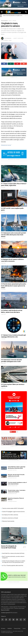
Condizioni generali (5, 612)
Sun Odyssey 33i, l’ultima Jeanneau (10, 514)
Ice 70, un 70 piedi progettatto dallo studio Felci (12, 565)
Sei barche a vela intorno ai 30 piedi (10, 518)
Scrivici (24, 628)
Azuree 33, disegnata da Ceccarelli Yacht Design (8, 547)
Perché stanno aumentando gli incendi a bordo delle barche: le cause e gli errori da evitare (13, 285)
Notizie (10, 20)
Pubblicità (10, 628)
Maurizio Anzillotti (5, 610)
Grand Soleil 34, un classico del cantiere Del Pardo (13, 553)
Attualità (14, 20)
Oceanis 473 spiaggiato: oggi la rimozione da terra (13, 511)
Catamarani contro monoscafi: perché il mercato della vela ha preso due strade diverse (13, 234)
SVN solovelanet (4, 20)
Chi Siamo (3, 628)
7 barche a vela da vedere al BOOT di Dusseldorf (13, 508)
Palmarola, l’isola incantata (8, 521)
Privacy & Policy (17, 628)
